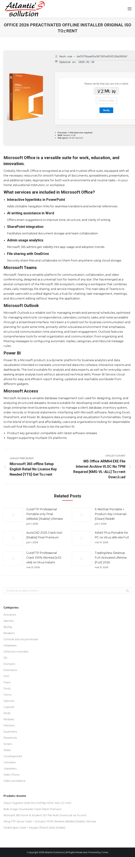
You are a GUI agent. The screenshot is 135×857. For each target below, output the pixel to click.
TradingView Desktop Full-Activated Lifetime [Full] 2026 (111, 557)
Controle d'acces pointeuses (21, 639)
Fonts (7, 688)
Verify (106, 110)
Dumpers (9, 664)
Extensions (10, 670)
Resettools (10, 737)
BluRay (8, 627)
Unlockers (10, 762)
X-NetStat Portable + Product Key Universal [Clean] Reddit (110, 514)
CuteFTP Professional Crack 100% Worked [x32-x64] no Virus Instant (44, 557)
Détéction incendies (16, 651)
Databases (10, 645)
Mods (7, 713)
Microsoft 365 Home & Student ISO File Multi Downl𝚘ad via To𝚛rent (45, 815)
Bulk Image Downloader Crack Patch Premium (33, 809)
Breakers (9, 633)
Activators (10, 614)
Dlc (6, 657)
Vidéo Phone (12, 774)
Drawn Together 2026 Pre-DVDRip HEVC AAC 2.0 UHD (37, 803)
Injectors (9, 700)
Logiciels (9, 707)
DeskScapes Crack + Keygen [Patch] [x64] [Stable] (34, 827)
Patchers (9, 725)
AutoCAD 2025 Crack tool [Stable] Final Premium (44, 535)
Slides (7, 750)
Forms (7, 694)
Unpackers (10, 768)
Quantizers (10, 731)
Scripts (8, 744)
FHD (6, 676)
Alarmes (9, 620)
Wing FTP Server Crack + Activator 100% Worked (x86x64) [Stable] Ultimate (50, 821)
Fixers (7, 682)
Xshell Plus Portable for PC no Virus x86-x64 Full (112, 535)
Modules (9, 719)
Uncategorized (13, 756)
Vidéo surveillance (14, 780)
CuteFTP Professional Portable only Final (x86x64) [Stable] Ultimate (44, 514)
